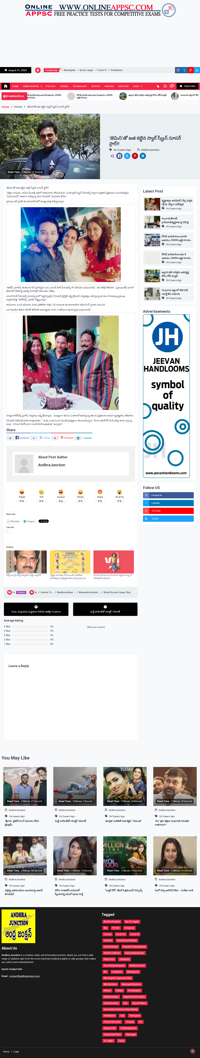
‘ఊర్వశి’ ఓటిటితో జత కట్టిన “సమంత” (123, 820)
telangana (134, 1015)
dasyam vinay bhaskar (134, 946)
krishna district (137, 965)
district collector (112, 953)
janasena (124, 959)
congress (129, 928)
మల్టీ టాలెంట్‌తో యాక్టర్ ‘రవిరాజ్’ (71, 820)
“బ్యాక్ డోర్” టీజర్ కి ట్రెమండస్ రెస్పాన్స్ (123, 890)
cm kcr (115, 928)
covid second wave (127, 940)
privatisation (134, 990)
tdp (122, 1015)
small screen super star (117, 592)
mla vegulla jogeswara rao (117, 978)
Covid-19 (120, 934)
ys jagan (108, 1040)
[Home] (6, 86)
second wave (139, 1003)
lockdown (117, 972)
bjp (105, 928)
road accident (111, 1003)
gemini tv (46, 592)
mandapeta (69, 70)
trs (140, 1022)
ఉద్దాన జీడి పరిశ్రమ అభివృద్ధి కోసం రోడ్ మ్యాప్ (87, 95)
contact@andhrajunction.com (24, 976)
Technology (80, 86)
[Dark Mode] (158, 86)
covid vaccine (111, 946)
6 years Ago (18, 816)
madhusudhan (65, 592)
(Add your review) (96, 627)
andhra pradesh (112, 921)
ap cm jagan (86, 70)
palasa (119, 990)
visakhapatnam (128, 1028)
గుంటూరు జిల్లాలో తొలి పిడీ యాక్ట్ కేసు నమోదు (139, 95)
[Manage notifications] (192, 1051)
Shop (136, 86)
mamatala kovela (88, 592)
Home (15, 86)
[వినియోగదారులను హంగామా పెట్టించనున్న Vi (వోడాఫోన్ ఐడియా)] (113, 562)
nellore (107, 990)
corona (107, 934)
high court (109, 959)
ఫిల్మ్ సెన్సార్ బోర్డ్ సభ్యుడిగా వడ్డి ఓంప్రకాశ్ (23, 575)
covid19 (108, 940)
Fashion (109, 86)
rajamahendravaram (134, 996)
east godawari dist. (134, 953)
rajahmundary (111, 996)
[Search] (165, 86)
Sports (95, 86)
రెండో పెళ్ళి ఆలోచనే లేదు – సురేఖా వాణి (174, 890)
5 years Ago (124, 149)
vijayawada (109, 1028)
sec (125, 1003)
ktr (105, 972)
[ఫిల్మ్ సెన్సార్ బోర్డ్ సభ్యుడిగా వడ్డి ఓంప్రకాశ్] (26, 562)
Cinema (64, 86)
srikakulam (116, 70)
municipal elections (131, 984)
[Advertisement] (100, 43)
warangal (130, 1034)
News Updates (31, 86)
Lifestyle (123, 86)
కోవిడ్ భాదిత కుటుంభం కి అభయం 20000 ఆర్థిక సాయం (34, 96)
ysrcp (121, 1040)
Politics (50, 86)
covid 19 (102, 70)
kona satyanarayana (114, 965)
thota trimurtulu (112, 1022)
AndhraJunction (150, 149)
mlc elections (110, 984)
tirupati (130, 1022)
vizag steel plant (112, 1034)
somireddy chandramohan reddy (120, 1009)
